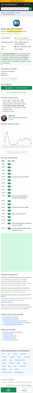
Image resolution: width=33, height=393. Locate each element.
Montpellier (23, 354)
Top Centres (10, 382)
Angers (25, 363)
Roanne (17, 369)
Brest (11, 360)
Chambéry (11, 363)
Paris (3, 354)
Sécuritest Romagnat (9, 324)
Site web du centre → (7, 302)
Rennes (4, 363)
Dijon (9, 366)
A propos (11, 119)
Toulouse (15, 354)
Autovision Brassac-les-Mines (11, 321)
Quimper (4, 369)
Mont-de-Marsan (18, 372)
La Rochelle (23, 366)
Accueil (3, 12)
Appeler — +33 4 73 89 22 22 (17, 88)
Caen (10, 369)
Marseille (12, 357)
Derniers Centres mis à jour (23, 382)
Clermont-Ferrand (7, 372)
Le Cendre (6, 338)
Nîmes (18, 363)
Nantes (19, 357)
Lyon (8, 354)
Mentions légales (26, 385)
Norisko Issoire (7, 319)
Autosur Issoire (7, 317)
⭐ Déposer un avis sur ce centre (16, 152)
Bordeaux (4, 357)
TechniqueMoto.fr (10, 4)
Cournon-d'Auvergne (9, 332)
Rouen (3, 366)
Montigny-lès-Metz (20, 360)
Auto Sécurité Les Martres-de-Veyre (13, 322)
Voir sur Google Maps (9, 79)
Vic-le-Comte (7, 340)
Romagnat (6, 336)
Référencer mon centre (13, 385)
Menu (28, 4)
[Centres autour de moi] (30, 8)
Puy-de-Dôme (11, 12)
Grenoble (4, 360)
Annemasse (27, 357)
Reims (15, 366)
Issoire (18, 12)
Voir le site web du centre (17, 92)
